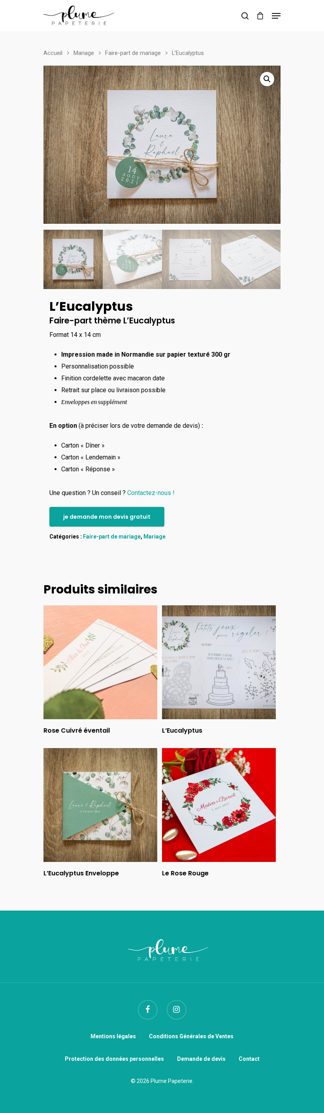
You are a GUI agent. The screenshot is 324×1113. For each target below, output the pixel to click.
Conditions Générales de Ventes (191, 1036)
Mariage (83, 53)
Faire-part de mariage (133, 53)
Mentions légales (113, 1036)
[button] (267, 79)
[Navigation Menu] (276, 16)
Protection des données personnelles (114, 1059)
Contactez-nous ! (151, 493)
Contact (249, 1059)
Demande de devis (201, 1059)
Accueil (52, 53)
